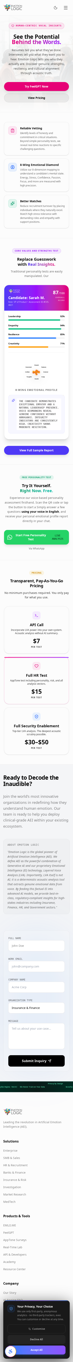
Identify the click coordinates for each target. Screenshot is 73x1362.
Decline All (36, 1339)
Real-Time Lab (12, 1247)
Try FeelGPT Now (36, 86)
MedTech (9, 1202)
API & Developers (15, 1254)
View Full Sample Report (36, 450)
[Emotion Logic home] (12, 7)
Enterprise (10, 1150)
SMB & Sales (11, 1158)
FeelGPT (8, 1232)
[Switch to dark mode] (55, 7)
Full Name (14, 938)
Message (13, 1021)
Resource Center (14, 1269)
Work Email (15, 959)
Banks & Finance (14, 1172)
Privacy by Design (55, 1083)
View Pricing (36, 98)
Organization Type (20, 1000)
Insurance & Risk (14, 1180)
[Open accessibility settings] (10, 1351)
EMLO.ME (9, 1225)
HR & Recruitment (15, 1165)
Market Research (14, 1194)
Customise (38, 1329)
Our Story (9, 1293)
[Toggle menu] (66, 7)
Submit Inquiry (34, 1061)
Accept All (37, 1350)
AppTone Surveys (15, 1240)
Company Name (16, 979)
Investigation (12, 1187)
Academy (9, 1262)
